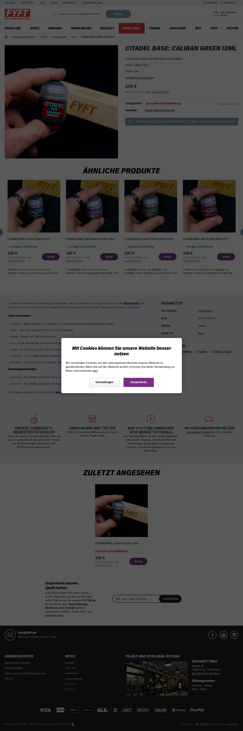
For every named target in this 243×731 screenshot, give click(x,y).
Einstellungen (104, 382)
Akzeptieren (138, 382)
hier (95, 371)
